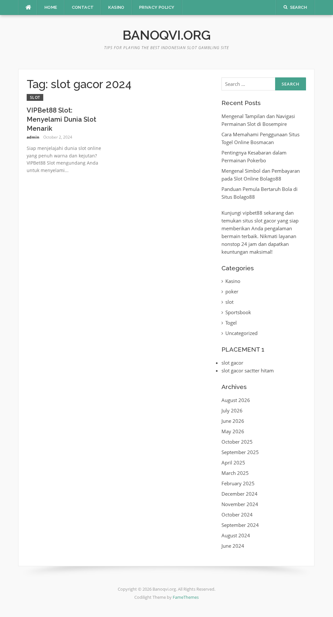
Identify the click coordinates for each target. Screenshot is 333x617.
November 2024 (239, 504)
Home (51, 7)
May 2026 (232, 431)
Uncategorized (241, 333)
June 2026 (232, 421)
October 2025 (237, 441)
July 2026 (232, 410)
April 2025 (233, 462)
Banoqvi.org (167, 35)
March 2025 (235, 473)
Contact (83, 7)
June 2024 (232, 546)
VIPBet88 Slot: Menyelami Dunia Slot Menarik (61, 119)
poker (231, 291)
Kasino (116, 7)
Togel (231, 322)
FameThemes (186, 597)
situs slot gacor (259, 220)
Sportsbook (238, 312)
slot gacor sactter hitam (247, 370)
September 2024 (240, 525)
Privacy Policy (157, 7)
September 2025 (240, 452)
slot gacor (232, 362)
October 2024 (237, 514)
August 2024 (235, 535)
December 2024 (239, 493)
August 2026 (235, 400)
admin (33, 137)
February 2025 (238, 483)
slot (35, 97)
